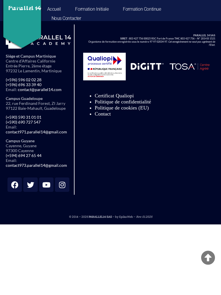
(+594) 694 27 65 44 (23, 155)
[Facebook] (14, 184)
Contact (103, 114)
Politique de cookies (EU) (122, 108)
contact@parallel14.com (40, 89)
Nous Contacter (66, 18)
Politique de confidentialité (123, 102)
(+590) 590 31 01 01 (23, 117)
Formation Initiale (91, 9)
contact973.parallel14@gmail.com (36, 165)
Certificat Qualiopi (114, 96)
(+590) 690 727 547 (23, 122)
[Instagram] (62, 184)
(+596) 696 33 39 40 (23, 84)
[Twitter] (30, 184)
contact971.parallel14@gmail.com (36, 131)
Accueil (54, 9)
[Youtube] (46, 184)
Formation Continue (142, 9)
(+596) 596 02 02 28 (23, 79)
